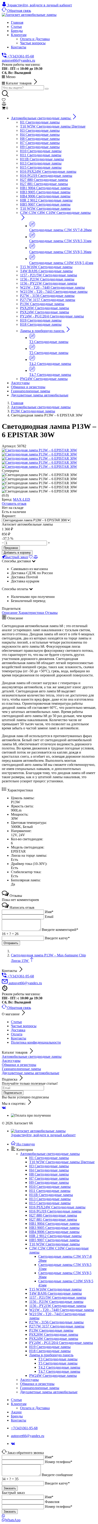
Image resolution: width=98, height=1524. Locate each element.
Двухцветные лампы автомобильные (30, 1073)
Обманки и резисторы (19, 1065)
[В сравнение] (36, 557)
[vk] (4, 1108)
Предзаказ (11, 548)
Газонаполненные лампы (21, 1069)
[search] (47, 88)
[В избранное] (31, 557)
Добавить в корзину (17, 552)
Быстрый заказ (16, 557)
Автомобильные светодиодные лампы (32, 1056)
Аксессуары (11, 1061)
